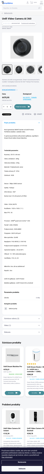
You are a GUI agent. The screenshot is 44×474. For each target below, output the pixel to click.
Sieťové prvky (13, 308)
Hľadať (39, 8)
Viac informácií (7, 457)
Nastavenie (22, 462)
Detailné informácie (8, 90)
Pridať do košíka (21, 107)
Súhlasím (22, 469)
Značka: (6, 28)
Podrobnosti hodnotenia (28, 23)
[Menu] (41, 2)
